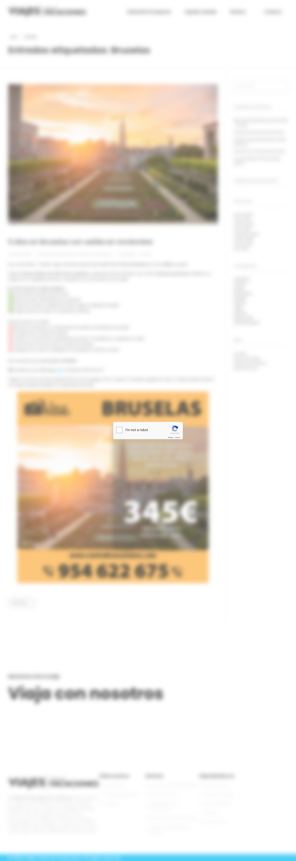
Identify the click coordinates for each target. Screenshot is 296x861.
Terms (177, 437)
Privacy (170, 437)
